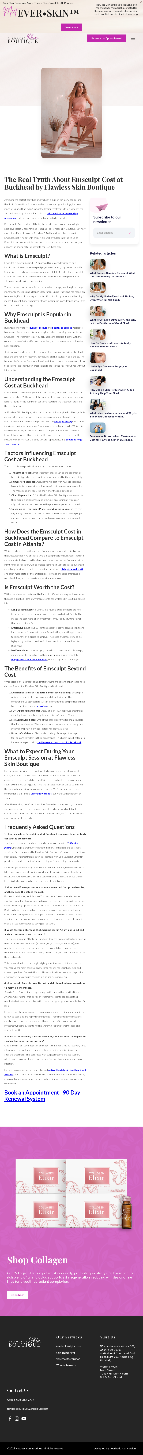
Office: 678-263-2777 (20, 1400)
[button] (132, 38)
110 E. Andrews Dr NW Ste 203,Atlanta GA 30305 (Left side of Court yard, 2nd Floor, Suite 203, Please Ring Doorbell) (117, 1353)
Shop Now (18, 1294)
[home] (23, 38)
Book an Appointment (31, 1092)
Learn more (71, 27)
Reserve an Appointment (107, 38)
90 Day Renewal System (42, 1095)
